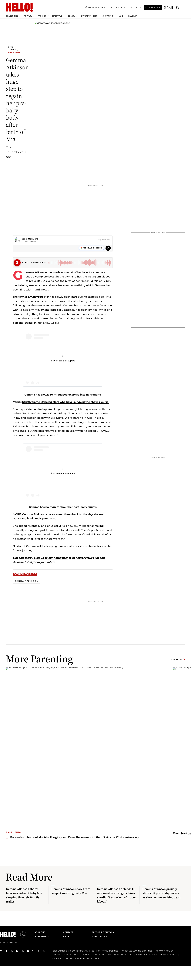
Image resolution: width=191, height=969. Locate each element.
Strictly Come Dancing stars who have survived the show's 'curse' (65, 401)
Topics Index (99, 936)
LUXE (120, 16)
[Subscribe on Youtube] (22, 951)
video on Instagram (39, 409)
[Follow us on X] (12, 951)
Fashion (42, 16)
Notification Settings (66, 954)
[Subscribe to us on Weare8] (39, 951)
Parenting (13, 53)
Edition (117, 7)
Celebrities (12, 16)
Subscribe (152, 7)
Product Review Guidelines (82, 958)
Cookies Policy (79, 951)
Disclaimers (60, 951)
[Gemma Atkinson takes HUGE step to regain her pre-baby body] (171, 7)
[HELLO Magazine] (19, 7)
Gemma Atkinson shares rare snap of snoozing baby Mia (70, 891)
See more (176, 660)
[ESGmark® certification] (21, 934)
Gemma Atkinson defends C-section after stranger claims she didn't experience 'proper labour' (116, 895)
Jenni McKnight (30, 239)
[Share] (108, 248)
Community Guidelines (104, 951)
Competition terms (93, 954)
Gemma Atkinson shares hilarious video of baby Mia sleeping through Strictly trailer (24, 895)
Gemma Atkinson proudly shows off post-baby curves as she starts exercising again (162, 893)
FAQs (66, 936)
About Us (39, 932)
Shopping (108, 16)
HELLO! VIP (132, 16)
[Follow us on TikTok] (17, 951)
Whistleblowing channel (137, 951)
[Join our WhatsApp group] (44, 951)
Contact (68, 932)
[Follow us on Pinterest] (33, 951)
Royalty (28, 16)
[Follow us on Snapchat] (28, 951)
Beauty (71, 16)
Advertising (41, 936)
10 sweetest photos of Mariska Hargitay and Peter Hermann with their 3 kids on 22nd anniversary (74, 837)
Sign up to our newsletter (50, 557)
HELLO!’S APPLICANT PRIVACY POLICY (156, 954)
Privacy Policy (165, 951)
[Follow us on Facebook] (6, 951)
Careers (57, 958)
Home (10, 47)
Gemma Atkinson (36, 272)
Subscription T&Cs (102, 932)
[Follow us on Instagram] (1, 951)
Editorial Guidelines (120, 954)
